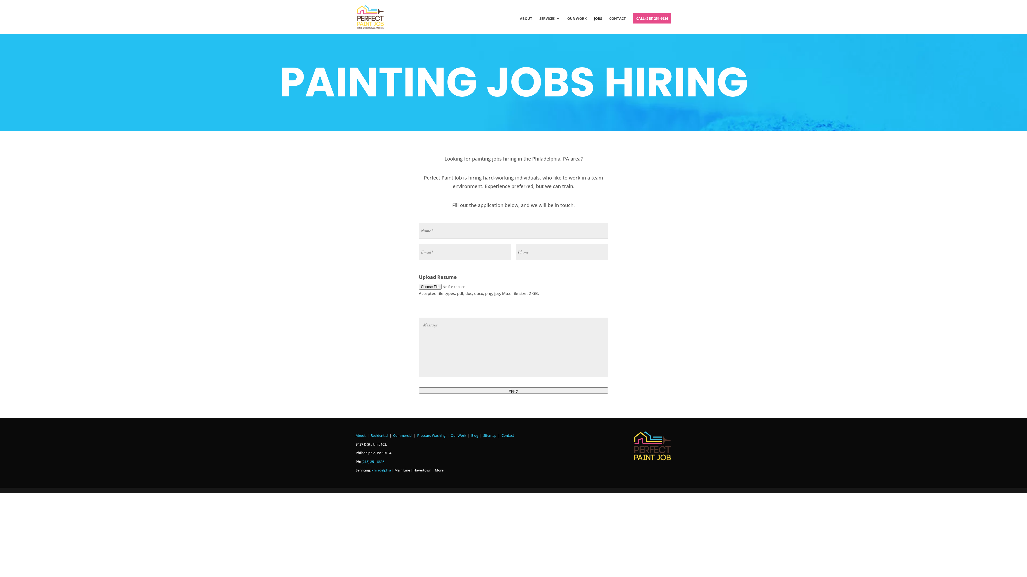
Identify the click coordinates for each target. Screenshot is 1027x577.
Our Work (577, 19)
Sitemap (489, 435)
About (526, 19)
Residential (379, 435)
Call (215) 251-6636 (652, 18)
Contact (617, 19)
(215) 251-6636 (373, 461)
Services (547, 19)
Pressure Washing (431, 435)
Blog (474, 435)
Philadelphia (381, 470)
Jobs (598, 19)
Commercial (402, 435)
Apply (513, 390)
